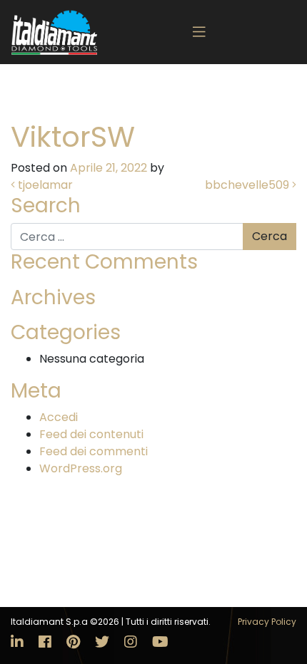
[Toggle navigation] (199, 32)
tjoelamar (44, 185)
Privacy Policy (267, 622)
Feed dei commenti (93, 451)
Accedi (58, 417)
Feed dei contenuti (91, 434)
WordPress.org (80, 468)
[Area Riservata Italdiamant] (54, 32)
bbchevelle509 (248, 185)
